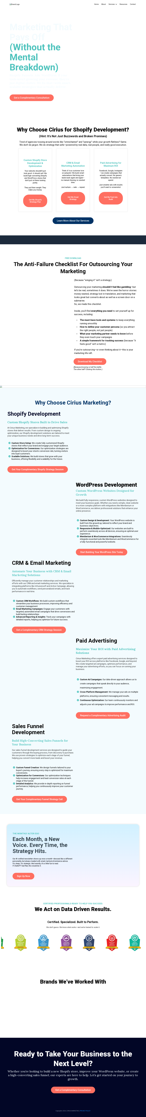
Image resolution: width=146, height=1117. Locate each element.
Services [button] (112, 4)
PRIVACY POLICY (85, 1111)
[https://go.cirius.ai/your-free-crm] (73, 386)
